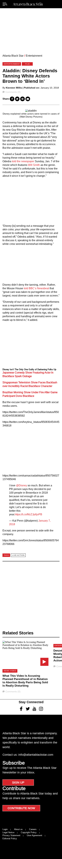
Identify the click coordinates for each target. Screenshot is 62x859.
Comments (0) (13, 92)
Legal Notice (8, 832)
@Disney (21, 485)
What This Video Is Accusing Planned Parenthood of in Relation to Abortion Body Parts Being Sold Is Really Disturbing (25, 680)
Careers (33, 829)
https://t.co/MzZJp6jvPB (28, 514)
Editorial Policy (9, 838)
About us (18, 829)
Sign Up (18, 782)
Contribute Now (21, 808)
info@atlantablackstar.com (35, 754)
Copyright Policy (29, 832)
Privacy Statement (11, 835)
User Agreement (34, 835)
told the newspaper (22, 161)
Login (5, 829)
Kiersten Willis (14, 87)
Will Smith (34, 165)
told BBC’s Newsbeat (36, 288)
